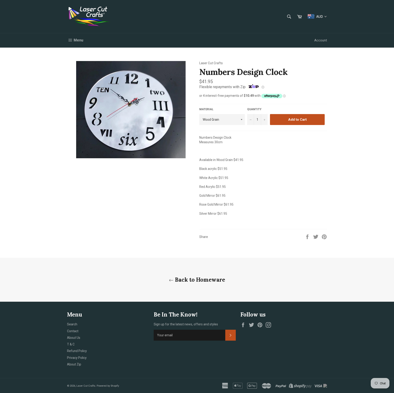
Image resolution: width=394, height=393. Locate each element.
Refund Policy (77, 351)
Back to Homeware (199, 279)
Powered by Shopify (108, 385)
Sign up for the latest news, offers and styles (186, 324)
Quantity (254, 109)
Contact (72, 331)
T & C (71, 344)
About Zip (74, 364)
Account (320, 40)
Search (72, 324)
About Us (73, 337)
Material (206, 109)
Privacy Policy (77, 358)
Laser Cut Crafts (85, 385)
